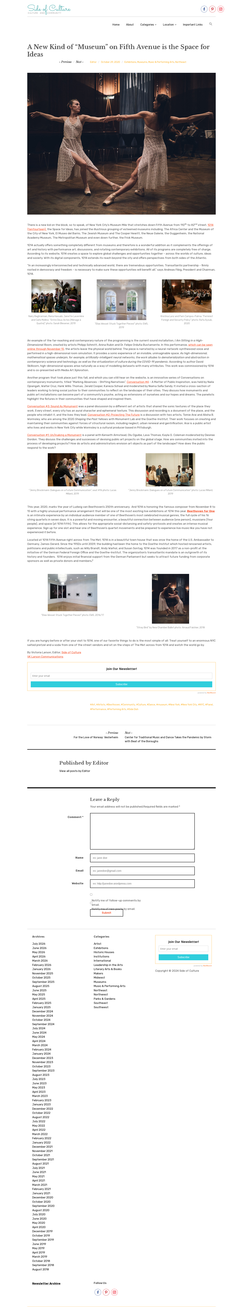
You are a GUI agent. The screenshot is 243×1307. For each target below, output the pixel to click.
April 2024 (38, 1041)
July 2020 (38, 1214)
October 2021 (41, 1155)
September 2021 (43, 1159)
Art (93, 704)
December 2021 (42, 1146)
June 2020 (39, 1218)
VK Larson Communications (45, 656)
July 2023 (38, 1079)
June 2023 (39, 1083)
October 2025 (41, 977)
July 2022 (38, 1121)
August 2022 (40, 1117)
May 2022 (38, 1125)
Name (79, 857)
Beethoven (114, 704)
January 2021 (41, 1193)
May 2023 (38, 1087)
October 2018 (41, 1261)
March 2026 (40, 960)
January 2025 (41, 1007)
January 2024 (41, 1053)
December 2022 (42, 1108)
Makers (98, 973)
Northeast (180, 62)
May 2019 (38, 1248)
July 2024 (38, 1028)
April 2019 (38, 1252)
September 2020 (43, 1206)
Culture (142, 704)
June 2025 (39, 990)
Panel (210, 704)
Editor (93, 62)
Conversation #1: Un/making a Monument (54, 435)
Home (116, 24)
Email (79, 870)
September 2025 (43, 981)
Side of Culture (71, 652)
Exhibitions (130, 62)
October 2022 (41, 1112)
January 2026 (41, 969)
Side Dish (133, 709)
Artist (97, 943)
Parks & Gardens (104, 998)
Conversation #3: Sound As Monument (52, 406)
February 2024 (41, 1049)
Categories (147, 24)
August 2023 (40, 1075)
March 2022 (40, 1134)
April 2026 (38, 956)
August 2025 (40, 986)
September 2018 (43, 1265)
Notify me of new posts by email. (113, 909)
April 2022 (38, 1129)
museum (162, 704)
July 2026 (38, 943)
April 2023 (38, 1091)
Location (168, 24)
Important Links (192, 24)
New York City (189, 704)
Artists (101, 704)
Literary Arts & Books (108, 969)
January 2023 (41, 1104)
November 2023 (42, 1062)
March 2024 (40, 1045)
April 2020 (39, 1227)
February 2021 (41, 1189)
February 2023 (41, 1100)
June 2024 (39, 1032)
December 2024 (42, 1011)
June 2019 (39, 1244)
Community (128, 704)
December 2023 (42, 1058)
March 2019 (39, 1256)
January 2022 (41, 1142)
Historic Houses (104, 952)
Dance (151, 704)
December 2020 (42, 1197)
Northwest (101, 994)
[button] (211, 24)
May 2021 (38, 1176)
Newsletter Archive (46, 1283)
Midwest (99, 977)
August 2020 (40, 1210)
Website (77, 883)
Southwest (101, 1007)
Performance (99, 709)
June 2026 (39, 948)
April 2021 (38, 1180)
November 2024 (42, 1015)
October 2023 (41, 1066)
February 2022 (41, 1138)
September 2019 (43, 1239)
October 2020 (41, 1201)
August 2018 (40, 1269)
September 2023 (43, 1070)
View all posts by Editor (74, 771)
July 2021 (38, 1168)
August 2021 (40, 1163)
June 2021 (39, 1172)
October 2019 (41, 1235)
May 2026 (38, 952)
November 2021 (42, 1151)
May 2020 (38, 1222)
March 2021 (39, 1184)
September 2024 (43, 1024)
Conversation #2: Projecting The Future (114, 414)
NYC (202, 704)
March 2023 (40, 1096)
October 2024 (41, 1019)
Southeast (101, 1003)
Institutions (101, 956)
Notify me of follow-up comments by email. (116, 902)
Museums (142, 62)
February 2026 (41, 965)
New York (175, 704)
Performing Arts (117, 709)
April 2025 (38, 998)
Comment (75, 817)
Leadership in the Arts (108, 965)
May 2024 (38, 1036)
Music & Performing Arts (161, 62)
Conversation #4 (138, 382)
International (102, 960)
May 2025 (38, 994)
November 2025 (42, 973)
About (130, 24)
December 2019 (42, 1231)
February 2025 (41, 1003)
